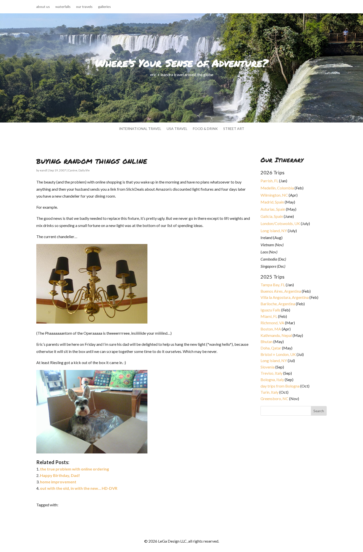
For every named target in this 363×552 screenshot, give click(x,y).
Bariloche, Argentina (278, 303)
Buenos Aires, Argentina (281, 291)
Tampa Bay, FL (273, 284)
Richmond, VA (272, 322)
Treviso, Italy (271, 373)
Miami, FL (269, 316)
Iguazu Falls (271, 309)
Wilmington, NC (274, 195)
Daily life (84, 170)
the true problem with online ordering (74, 469)
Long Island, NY (274, 230)
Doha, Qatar (271, 348)
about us (43, 7)
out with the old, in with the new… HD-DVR (78, 488)
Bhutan (267, 341)
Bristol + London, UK (278, 354)
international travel (140, 129)
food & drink (205, 129)
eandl (43, 170)
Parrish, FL (269, 180)
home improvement (58, 481)
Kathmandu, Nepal (276, 335)
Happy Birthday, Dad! (60, 475)
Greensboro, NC (274, 398)
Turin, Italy (270, 392)
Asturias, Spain (273, 209)
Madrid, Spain (272, 202)
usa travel (177, 129)
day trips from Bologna (280, 386)
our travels (84, 7)
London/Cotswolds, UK (280, 223)
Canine (72, 170)
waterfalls (63, 7)
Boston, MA (271, 329)
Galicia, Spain (272, 216)
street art (233, 129)
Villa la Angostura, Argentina (285, 297)
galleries (104, 7)
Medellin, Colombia (277, 187)
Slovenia (268, 367)
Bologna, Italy (272, 379)
